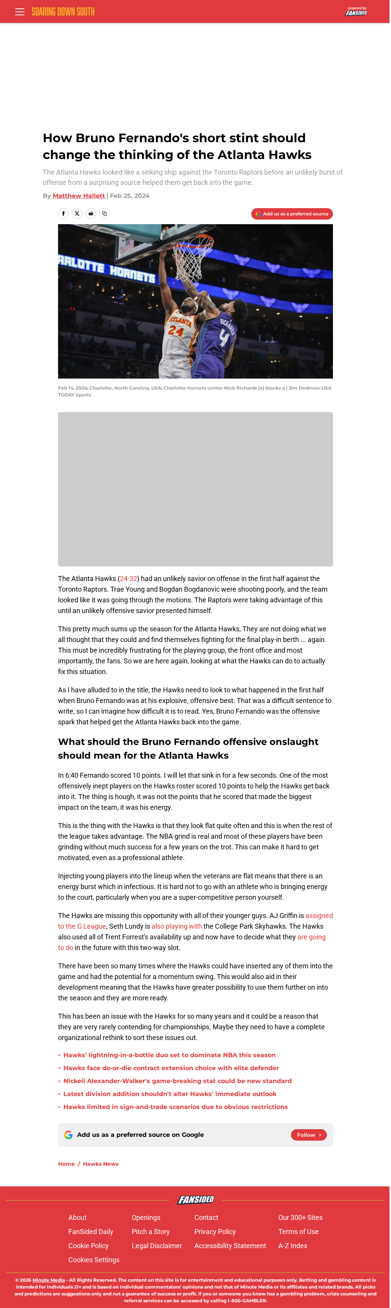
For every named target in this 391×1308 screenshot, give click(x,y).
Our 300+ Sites (300, 1217)
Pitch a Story (151, 1232)
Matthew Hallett (79, 195)
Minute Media (48, 1280)
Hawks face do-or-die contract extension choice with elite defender (171, 1068)
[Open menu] (19, 11)
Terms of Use (298, 1232)
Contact (206, 1217)
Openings (146, 1217)
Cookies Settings (94, 1260)
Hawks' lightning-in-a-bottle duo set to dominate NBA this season (169, 1055)
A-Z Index (292, 1246)
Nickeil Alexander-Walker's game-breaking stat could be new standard (177, 1081)
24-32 (128, 579)
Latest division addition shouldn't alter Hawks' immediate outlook (169, 1094)
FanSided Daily (90, 1232)
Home (66, 1163)
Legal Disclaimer (157, 1246)
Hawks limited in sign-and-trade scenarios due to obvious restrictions (175, 1107)
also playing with (177, 926)
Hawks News (100, 1163)
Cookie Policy (88, 1246)
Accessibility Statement (230, 1246)
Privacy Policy (215, 1232)
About (77, 1217)
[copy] (104, 213)
